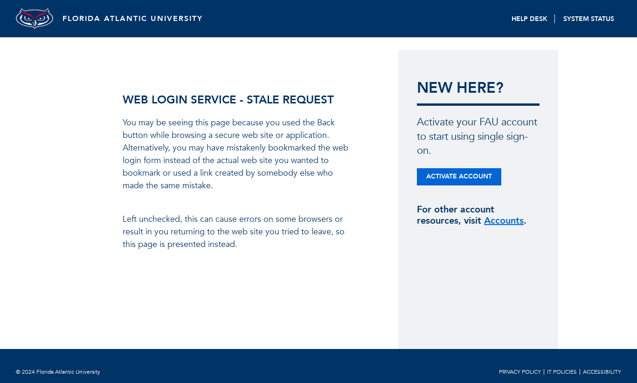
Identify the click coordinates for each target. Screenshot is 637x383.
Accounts (504, 220)
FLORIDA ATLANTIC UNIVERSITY (132, 19)
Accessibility (602, 372)
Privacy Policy (520, 372)
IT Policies (562, 372)
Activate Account (459, 176)
